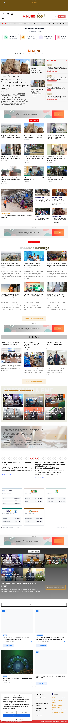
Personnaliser (9, 712)
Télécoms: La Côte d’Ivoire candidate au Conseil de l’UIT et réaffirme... (56, 97)
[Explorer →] (56, 437)
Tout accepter (16, 716)
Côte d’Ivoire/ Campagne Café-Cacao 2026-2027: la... (36, 71)
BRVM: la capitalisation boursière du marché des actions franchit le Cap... (34, 158)
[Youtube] (3, 18)
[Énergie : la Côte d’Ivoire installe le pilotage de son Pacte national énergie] (11, 355)
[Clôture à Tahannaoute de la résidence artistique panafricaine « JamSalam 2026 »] (42, 211)
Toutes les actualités (52, 71)
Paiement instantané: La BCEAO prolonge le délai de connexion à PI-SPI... (57, 265)
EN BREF (51, 60)
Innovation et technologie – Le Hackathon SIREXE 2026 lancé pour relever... (33, 296)
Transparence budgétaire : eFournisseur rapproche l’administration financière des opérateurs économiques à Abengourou (54, 400)
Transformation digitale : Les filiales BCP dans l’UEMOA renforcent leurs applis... (10, 296)
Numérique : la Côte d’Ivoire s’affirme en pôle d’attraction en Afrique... (10, 137)
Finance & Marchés (59, 698)
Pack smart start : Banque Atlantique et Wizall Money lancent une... (32, 265)
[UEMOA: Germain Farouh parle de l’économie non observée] (34, 574)
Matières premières (5, 213)
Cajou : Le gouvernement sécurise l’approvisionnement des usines (16, 216)
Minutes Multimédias (60, 710)
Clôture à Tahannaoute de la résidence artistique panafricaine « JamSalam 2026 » (42, 220)
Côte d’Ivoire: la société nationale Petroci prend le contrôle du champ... (56, 88)
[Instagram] (7, 14)
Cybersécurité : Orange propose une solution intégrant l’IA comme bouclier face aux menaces (11, 576)
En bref (49, 90)
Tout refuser (23, 712)
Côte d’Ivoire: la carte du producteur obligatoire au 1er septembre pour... (56, 158)
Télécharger (9, 645)
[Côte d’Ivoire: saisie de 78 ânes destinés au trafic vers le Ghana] (57, 171)
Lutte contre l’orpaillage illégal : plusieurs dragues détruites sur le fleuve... (10, 179)
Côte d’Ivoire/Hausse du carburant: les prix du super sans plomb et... (57, 78)
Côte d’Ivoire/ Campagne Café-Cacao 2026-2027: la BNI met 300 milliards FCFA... (56, 137)
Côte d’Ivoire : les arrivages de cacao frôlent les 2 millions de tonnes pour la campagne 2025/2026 (15, 82)
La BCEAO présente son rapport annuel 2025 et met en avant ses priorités (33, 562)
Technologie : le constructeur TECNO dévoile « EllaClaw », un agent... (56, 296)
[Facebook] (3, 14)
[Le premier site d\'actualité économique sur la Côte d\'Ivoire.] (34, 16)
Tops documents (59, 712)
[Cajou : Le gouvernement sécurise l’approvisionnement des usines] (17, 200)
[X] (12, 14)
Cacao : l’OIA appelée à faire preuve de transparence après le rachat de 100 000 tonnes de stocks (42, 201)
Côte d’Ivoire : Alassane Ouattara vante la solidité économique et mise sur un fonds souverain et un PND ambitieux (59, 202)
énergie (34, 337)
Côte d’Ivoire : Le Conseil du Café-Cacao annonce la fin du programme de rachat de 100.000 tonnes (59, 220)
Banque (37, 216)
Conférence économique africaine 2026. (16, 463)
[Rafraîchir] (66, 527)
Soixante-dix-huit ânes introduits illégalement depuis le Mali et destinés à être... (57, 69)
